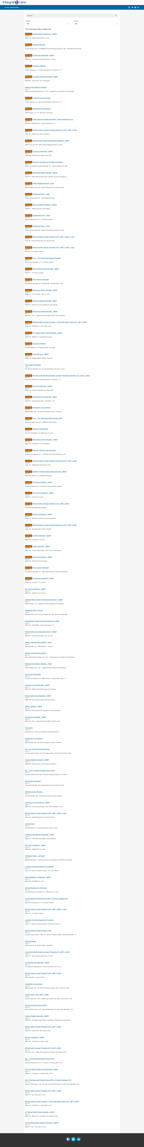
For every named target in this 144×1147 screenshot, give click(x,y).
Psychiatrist (29, 728)
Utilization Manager (39, 66)
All (28, 23)
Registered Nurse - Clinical (34, 610)
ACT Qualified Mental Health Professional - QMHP (41, 1123)
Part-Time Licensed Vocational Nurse (37, 749)
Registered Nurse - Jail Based (35, 856)
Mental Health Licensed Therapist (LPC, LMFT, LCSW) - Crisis (53, 237)
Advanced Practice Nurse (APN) (35, 1005)
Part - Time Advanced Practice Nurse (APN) (47, 418)
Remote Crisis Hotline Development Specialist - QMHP (51, 141)
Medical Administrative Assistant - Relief (38, 642)
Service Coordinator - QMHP (42, 386)
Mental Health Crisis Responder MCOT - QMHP (41, 632)
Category (28, 21)
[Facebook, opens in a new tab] (132, 7)
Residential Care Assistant (42, 108)
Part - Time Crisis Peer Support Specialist (47, 258)
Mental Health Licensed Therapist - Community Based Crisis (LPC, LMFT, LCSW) (60, 322)
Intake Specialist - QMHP (41, 546)
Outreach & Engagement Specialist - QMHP (39, 834)
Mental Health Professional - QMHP (45, 34)
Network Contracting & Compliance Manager (48, 162)
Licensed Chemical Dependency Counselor (39, 866)
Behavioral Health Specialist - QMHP (45, 173)
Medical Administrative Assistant (35, 87)
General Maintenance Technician (36, 888)
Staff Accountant (30, 941)
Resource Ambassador (40, 429)
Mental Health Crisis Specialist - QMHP (46, 269)
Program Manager (39, 44)
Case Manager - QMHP (41, 354)
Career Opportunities (12, 7)
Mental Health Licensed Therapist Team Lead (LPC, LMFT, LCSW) (55, 461)
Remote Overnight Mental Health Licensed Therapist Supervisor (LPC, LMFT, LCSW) (61, 375)
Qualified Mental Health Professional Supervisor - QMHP (44, 599)
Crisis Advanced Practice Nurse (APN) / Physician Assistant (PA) (46, 898)
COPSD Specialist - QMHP (42, 535)
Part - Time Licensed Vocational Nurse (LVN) (40, 770)
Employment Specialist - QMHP (43, 55)
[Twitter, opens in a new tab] (135, 7)
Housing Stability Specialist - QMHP (45, 301)
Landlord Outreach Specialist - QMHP (45, 76)
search (129, 7)
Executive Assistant (39, 343)
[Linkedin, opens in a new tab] (138, 7)
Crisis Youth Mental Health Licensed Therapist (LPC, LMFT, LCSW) (47, 952)
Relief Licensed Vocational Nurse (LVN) (38, 930)
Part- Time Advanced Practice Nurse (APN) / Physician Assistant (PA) (48, 1080)
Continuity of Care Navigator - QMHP (37, 685)
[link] (14, 2)
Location (76, 21)
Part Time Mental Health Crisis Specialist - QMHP (41, 1069)
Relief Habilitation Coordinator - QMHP (38, 877)
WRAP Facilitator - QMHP (33, 706)
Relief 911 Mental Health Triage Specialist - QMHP (50, 471)
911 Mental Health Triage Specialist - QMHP (47, 333)
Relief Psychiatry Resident (33, 792)
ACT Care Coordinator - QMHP (43, 493)
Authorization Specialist (33, 781)
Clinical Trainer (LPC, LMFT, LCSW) (37, 994)
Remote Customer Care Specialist (44, 450)
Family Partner (30, 824)
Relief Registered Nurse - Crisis (43, 183)
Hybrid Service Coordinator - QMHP (45, 397)
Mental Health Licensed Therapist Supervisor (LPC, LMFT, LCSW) (55, 130)
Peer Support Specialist (41, 279)
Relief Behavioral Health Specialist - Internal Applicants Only (53, 119)
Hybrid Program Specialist (41, 98)
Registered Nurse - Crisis (41, 194)
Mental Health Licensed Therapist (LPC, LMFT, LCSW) (51, 503)
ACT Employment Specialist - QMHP (37, 962)
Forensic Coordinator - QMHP (43, 151)
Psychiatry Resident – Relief (42, 482)
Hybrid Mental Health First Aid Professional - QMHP (42, 621)
